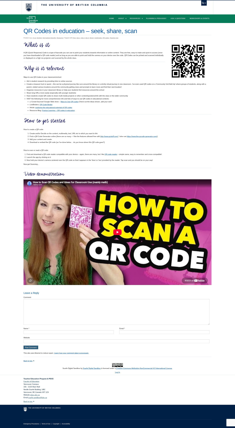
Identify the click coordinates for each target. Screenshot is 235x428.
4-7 (31, 38)
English (39, 38)
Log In (117, 372)
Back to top (28, 361)
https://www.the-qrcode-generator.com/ (142, 136)
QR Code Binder (46, 105)
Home (111, 18)
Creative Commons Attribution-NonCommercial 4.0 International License (144, 368)
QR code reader (111, 154)
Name (26, 328)
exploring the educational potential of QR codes (53, 107)
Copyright (56, 424)
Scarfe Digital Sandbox (92, 368)
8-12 (34, 38)
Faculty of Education (31, 381)
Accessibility (66, 424)
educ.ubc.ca (35, 395)
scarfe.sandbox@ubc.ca (37, 398)
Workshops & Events (199, 18)
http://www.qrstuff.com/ (109, 136)
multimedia (98, 38)
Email (122, 328)
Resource (60, 38)
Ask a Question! (178, 18)
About (121, 18)
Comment (27, 297)
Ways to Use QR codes (69, 102)
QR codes (106, 38)
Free (74, 38)
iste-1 (78, 38)
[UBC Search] (204, 3)
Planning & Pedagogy (156, 18)
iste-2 (83, 38)
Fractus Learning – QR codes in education (58, 110)
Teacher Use (114, 38)
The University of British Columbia (29, 7)
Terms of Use (46, 424)
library (92, 38)
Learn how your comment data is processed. (71, 353)
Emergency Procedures (31, 424)
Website (27, 338)
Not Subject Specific (49, 38)
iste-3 (87, 38)
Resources (135, 18)
